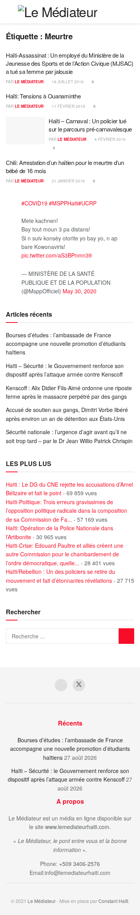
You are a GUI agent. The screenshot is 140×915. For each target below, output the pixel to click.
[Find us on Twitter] (79, 685)
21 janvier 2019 (68, 181)
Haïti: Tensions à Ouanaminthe (43, 96)
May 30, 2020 (79, 291)
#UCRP (87, 203)
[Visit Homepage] (58, 11)
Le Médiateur (29, 81)
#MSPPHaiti (63, 203)
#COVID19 (34, 203)
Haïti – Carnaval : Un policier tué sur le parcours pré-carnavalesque (90, 125)
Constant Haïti (113, 900)
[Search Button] (116, 11)
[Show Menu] (131, 11)
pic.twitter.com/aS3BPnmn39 (56, 255)
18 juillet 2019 (67, 81)
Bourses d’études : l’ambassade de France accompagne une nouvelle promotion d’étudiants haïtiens (66, 343)
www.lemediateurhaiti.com (77, 827)
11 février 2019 (68, 106)
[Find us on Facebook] (61, 685)
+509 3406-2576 (79, 864)
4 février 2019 (109, 139)
